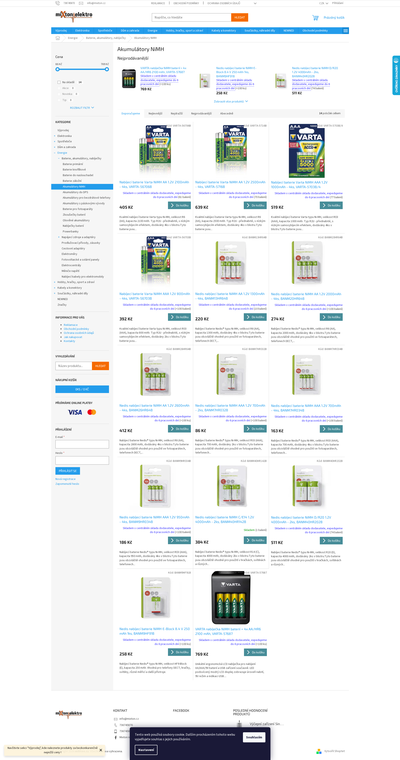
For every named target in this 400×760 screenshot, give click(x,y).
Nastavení (146, 750)
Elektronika (65, 136)
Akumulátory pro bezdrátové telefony (86, 198)
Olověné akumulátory (76, 220)
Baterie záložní (72, 181)
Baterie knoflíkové (74, 170)
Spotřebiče (65, 141)
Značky (62, 305)
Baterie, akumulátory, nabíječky (81, 158)
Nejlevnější (155, 113)
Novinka (69, 94)
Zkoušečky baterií (74, 215)
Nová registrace (65, 479)
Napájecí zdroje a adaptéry (79, 237)
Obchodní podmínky (186, 3)
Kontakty (69, 341)
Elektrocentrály (71, 265)
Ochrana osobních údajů (223, 3)
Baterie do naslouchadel (78, 175)
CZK (322, 3)
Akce (67, 88)
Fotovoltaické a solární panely (80, 260)
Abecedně (226, 113)
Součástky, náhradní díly (73, 293)
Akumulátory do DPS (75, 192)
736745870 (126, 725)
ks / (82, 389)
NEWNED (63, 299)
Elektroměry (69, 254)
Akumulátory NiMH (74, 187)
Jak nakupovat (73, 337)
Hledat (240, 17)
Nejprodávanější (201, 113)
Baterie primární (73, 164)
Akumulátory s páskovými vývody (84, 203)
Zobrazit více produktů (229, 101)
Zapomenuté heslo (67, 484)
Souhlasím (254, 737)
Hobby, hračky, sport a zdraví (76, 282)
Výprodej (63, 130)
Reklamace (158, 3)
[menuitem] (61, 30)
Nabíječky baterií (73, 226)
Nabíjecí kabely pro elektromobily (83, 277)
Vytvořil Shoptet (334, 751)
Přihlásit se (68, 471)
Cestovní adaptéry (73, 248)
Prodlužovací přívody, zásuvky (81, 243)
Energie (62, 153)
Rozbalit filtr (80, 108)
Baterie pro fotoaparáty (78, 209)
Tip (66, 100)
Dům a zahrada (67, 147)
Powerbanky (71, 231)
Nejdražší (177, 113)
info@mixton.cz (129, 719)
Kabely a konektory (70, 288)
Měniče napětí (70, 271)
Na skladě (71, 82)
